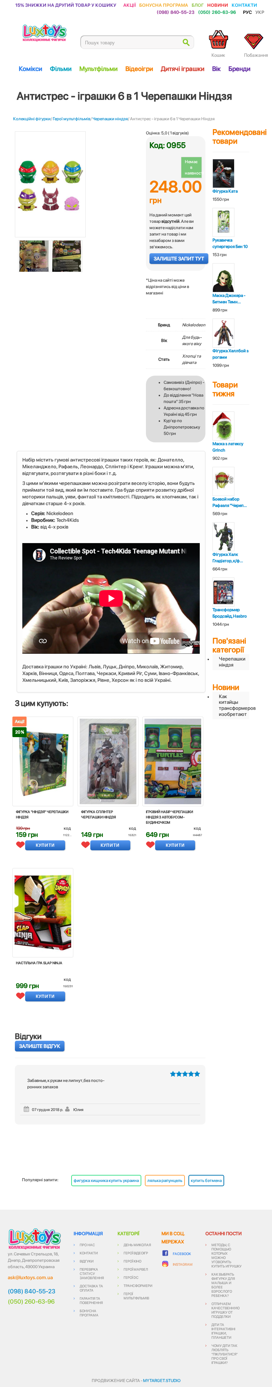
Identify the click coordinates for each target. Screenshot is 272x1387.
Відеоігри (139, 68)
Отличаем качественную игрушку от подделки (225, 1310)
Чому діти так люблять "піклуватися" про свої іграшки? (224, 1354)
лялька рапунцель (164, 1180)
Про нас (87, 1245)
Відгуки (87, 1261)
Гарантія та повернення (91, 1300)
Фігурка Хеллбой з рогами (230, 354)
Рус (247, 12)
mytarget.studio (162, 1380)
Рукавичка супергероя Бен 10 (230, 243)
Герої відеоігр (136, 1253)
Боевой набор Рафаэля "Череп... (229, 502)
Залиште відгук (39, 1046)
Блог (198, 4)
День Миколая (137, 1245)
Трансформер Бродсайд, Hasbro (229, 613)
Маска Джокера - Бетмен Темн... (228, 298)
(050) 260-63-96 (217, 12)
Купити (45, 845)
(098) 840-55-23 (175, 12)
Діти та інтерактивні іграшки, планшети (223, 1330)
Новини (217, 4)
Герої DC (131, 1277)
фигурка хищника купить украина (106, 1180)
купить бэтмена (206, 1180)
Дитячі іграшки (182, 68)
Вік (216, 68)
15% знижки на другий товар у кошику (65, 4)
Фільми (61, 68)
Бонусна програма (163, 4)
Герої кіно (132, 1261)
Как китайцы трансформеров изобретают (234, 705)
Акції (129, 4)
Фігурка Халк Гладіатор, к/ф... (227, 557)
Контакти (244, 4)
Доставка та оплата (91, 1288)
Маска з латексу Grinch (227, 447)
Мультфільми (98, 68)
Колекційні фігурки (32, 118)
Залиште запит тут (179, 258)
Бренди (239, 68)
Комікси (30, 68)
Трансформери (138, 1285)
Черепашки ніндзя (110, 118)
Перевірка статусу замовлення (92, 1273)
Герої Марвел (136, 1269)
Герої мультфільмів (71, 118)
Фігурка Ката (225, 191)
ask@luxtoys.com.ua (30, 1277)
